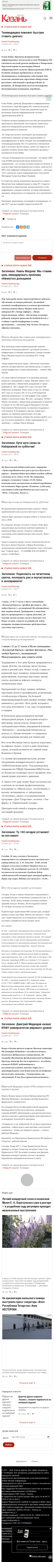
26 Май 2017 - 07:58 (10, 843)
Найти (8, 1445)
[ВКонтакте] (17, 227)
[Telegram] (28, 227)
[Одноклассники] (21, 227)
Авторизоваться (23, 257)
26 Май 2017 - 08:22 (10, 454)
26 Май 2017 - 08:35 (10, 286)
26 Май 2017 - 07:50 (10, 1035)
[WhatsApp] (24, 227)
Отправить (42, 258)
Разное (35, 1461)
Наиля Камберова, (11, 41)
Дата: (6, 1437)
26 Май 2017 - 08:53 (10, 44)
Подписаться (32, 1547)
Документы (21, 1461)
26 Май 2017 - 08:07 (10, 589)
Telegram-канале (10, 213)
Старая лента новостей (18, 27)
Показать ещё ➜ (27, 1382)
